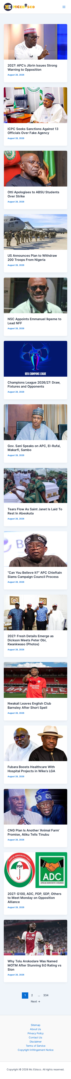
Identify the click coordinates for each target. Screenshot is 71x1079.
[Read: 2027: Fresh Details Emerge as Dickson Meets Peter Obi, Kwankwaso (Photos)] (35, 612)
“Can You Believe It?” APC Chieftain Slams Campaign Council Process (35, 575)
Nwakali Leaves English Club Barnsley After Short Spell (29, 705)
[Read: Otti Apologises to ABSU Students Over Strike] (35, 168)
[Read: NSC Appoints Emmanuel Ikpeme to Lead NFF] (35, 295)
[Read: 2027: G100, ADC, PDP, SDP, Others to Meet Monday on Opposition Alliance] (35, 870)
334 (45, 995)
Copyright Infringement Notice (35, 1050)
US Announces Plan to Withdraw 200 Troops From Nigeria (32, 258)
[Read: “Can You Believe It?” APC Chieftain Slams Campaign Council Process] (35, 548)
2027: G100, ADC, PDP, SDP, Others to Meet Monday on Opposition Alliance (34, 898)
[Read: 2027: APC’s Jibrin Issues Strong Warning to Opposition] (35, 41)
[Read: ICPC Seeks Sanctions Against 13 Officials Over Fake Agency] (35, 105)
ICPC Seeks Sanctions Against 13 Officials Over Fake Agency (33, 131)
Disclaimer (36, 1041)
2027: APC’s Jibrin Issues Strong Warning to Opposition (32, 67)
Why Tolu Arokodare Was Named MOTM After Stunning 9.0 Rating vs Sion (34, 965)
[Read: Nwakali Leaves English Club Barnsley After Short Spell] (35, 679)
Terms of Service (35, 1045)
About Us (35, 1029)
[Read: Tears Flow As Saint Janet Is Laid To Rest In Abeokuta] (35, 485)
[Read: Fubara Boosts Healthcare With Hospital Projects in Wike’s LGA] (35, 743)
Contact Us (35, 1037)
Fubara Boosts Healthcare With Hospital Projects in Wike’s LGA (31, 769)
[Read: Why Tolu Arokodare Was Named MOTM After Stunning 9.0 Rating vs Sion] (35, 937)
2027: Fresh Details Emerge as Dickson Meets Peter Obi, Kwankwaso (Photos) (31, 640)
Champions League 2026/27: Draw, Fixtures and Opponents (34, 384)
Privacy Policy (36, 1033)
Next (35, 1001)
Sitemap (35, 1025)
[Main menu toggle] (64, 7)
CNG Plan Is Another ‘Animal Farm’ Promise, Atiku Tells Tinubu (33, 832)
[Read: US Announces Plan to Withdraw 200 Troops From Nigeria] (35, 231)
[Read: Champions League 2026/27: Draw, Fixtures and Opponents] (35, 358)
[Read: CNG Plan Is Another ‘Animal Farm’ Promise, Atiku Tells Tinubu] (35, 806)
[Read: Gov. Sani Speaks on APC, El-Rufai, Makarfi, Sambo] (35, 422)
